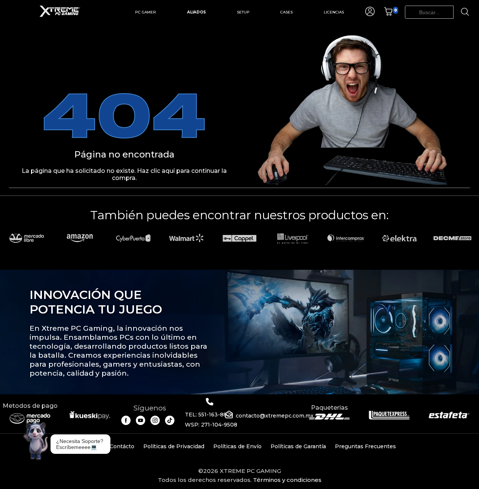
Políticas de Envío (237, 446)
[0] (388, 14)
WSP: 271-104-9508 (211, 424)
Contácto (122, 446)
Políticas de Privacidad (173, 446)
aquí (168, 170)
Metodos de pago (30, 405)
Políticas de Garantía (298, 446)
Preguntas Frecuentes (365, 446)
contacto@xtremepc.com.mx (275, 415)
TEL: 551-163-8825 (209, 414)
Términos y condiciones (287, 479)
